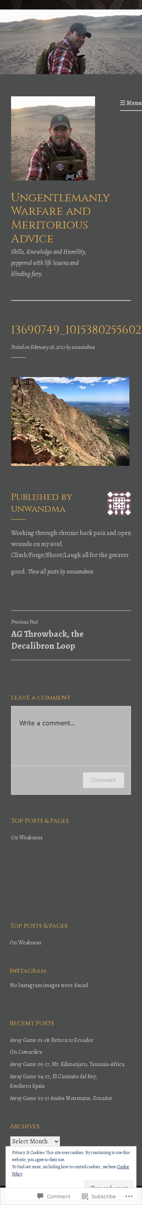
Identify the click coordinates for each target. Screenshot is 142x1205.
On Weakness (27, 837)
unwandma (83, 347)
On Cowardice (26, 1052)
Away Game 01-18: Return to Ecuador (51, 1040)
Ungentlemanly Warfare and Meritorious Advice (60, 218)
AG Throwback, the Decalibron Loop (47, 635)
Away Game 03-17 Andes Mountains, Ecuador (61, 1098)
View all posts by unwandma (60, 571)
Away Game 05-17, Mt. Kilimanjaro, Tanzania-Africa (67, 1064)
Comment (103, 780)
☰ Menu (131, 103)
